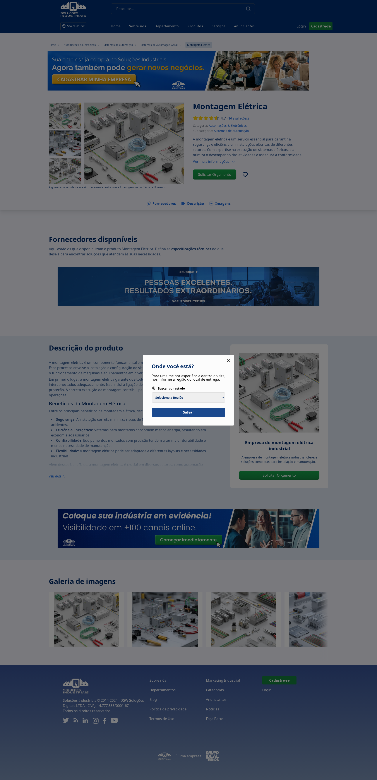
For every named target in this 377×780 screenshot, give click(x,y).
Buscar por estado (171, 388)
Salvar (188, 412)
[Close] (228, 360)
